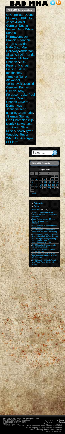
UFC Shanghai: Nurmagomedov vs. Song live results (44, 246)
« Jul (34, 193)
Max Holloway (16, 49)
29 (53, 188)
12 (41, 182)
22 (53, 185)
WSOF (19, 54)
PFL (24, 18)
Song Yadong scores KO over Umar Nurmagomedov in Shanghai (43, 221)
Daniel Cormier (15, 23)
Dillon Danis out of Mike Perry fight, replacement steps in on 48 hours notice (44, 256)
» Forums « (48, 422)
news (20, 131)
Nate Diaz (13, 47)
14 (49, 182)
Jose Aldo (26, 113)
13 (45, 182)
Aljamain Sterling (18, 116)
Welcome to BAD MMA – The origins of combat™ (22, 418)
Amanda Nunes (17, 76)
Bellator (19, 14)
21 (49, 185)
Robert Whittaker (17, 136)
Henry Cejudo (16, 98)
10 (32, 182)
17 (32, 185)
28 (49, 188)
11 (36, 182)
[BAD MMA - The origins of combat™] (29, 6)
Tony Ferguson (15, 92)
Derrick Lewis (15, 123)
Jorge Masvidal (16, 43)
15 (53, 182)
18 (36, 185)
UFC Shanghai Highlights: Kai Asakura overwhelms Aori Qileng (44, 231)
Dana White (25, 29)
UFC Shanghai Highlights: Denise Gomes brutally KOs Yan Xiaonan (45, 235)
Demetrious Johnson (14, 107)
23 (57, 185)
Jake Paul (28, 94)
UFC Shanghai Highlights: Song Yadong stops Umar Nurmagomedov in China (44, 240)
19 (41, 185)
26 (41, 188)
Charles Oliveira (17, 102)
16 (57, 182)
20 (45, 185)
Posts (36, 206)
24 (32, 188)
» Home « (49, 420)
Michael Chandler (17, 60)
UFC (9, 14)
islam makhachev (15, 71)
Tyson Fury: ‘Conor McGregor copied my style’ (43, 250)
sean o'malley (16, 111)
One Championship (19, 120)
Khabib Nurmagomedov (17, 34)
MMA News (36, 210)
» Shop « (60, 420)
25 (36, 188)
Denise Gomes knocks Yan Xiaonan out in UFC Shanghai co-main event (45, 214)
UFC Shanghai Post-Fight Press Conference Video (44, 226)
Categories (39, 203)
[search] (54, 153)
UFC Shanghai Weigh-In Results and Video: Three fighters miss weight (44, 262)
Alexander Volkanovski (14, 81)
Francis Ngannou (18, 40)
